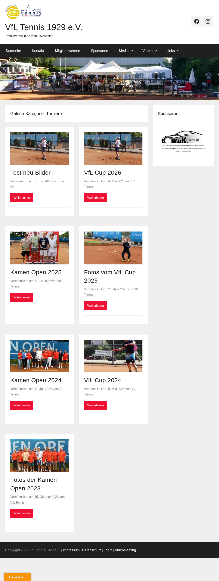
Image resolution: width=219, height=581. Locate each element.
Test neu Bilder (30, 172)
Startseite (13, 51)
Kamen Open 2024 (36, 380)
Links (170, 51)
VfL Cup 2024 (102, 380)
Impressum (71, 550)
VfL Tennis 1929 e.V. (43, 27)
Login (108, 550)
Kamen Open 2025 (36, 272)
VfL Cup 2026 (102, 172)
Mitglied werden (67, 51)
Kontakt (38, 51)
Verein (147, 51)
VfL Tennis (17, 502)
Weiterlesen (21, 197)
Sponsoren (99, 51)
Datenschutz (91, 550)
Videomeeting (125, 550)
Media (124, 51)
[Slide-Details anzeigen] (183, 140)
